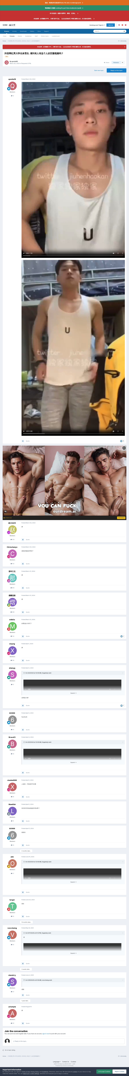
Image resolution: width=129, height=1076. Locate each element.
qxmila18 (15, 61)
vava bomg (12, 928)
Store (39, 31)
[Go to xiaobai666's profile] (12, 787)
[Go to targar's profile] (12, 906)
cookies (75, 1071)
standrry (12, 975)
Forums (12, 36)
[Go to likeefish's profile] (12, 811)
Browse (6, 31)
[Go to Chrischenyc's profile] (12, 554)
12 (13, 95)
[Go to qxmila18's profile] (7, 62)
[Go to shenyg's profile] (12, 674)
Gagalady (45, 673)
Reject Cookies (119, 1071)
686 (13, 612)
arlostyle (12, 1007)
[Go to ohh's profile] (12, 863)
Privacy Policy (35, 1071)
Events (20, 36)
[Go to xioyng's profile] (12, 650)
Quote (28, 441)
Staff (36, 36)
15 (13, 821)
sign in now (45, 1033)
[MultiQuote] (23, 441)
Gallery (32, 31)
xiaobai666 (12, 780)
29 (13, 944)
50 (13, 916)
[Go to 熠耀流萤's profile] (12, 602)
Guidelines (28, 36)
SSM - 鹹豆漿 (9, 25)
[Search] (124, 31)
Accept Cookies (105, 1071)
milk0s (12, 620)
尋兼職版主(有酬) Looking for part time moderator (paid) (63, 8)
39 (13, 754)
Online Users (45, 36)
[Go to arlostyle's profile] (12, 1013)
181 (13, 1023)
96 (13, 796)
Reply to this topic (116, 70)
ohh (12, 857)
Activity (14, 31)
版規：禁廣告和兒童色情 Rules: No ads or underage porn (63, 3)
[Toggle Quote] (24, 673)
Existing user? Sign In (97, 25)
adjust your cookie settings (31, 1073)
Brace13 (12, 737)
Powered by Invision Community (64, 1065)
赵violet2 (12, 523)
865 (13, 588)
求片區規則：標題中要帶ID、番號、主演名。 (63, 13)
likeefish (12, 804)
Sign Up (110, 25)
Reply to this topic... (21, 1041)
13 (13, 684)
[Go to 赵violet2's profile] (12, 529)
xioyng (12, 644)
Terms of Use (26, 1071)
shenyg (12, 668)
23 (13, 991)
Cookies (73, 1061)
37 (13, 873)
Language (56, 1061)
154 (13, 563)
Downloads (23, 31)
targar (12, 900)
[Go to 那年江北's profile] (12, 578)
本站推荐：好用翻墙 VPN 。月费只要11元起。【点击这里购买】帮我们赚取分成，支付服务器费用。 (63, 18)
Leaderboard (56, 36)
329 (13, 539)
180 (13, 660)
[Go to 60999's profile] (12, 720)
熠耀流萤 (12, 595)
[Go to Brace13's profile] (12, 744)
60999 (12, 713)
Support (46, 31)
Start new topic (99, 70)
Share (107, 62)
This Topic (117, 31)
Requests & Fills (26, 63)
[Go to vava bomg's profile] (12, 935)
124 (13, 636)
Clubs (4, 36)
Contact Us (65, 1061)
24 (13, 729)
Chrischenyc (12, 547)
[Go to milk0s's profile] (12, 626)
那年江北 (12, 571)
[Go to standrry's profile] (12, 982)
